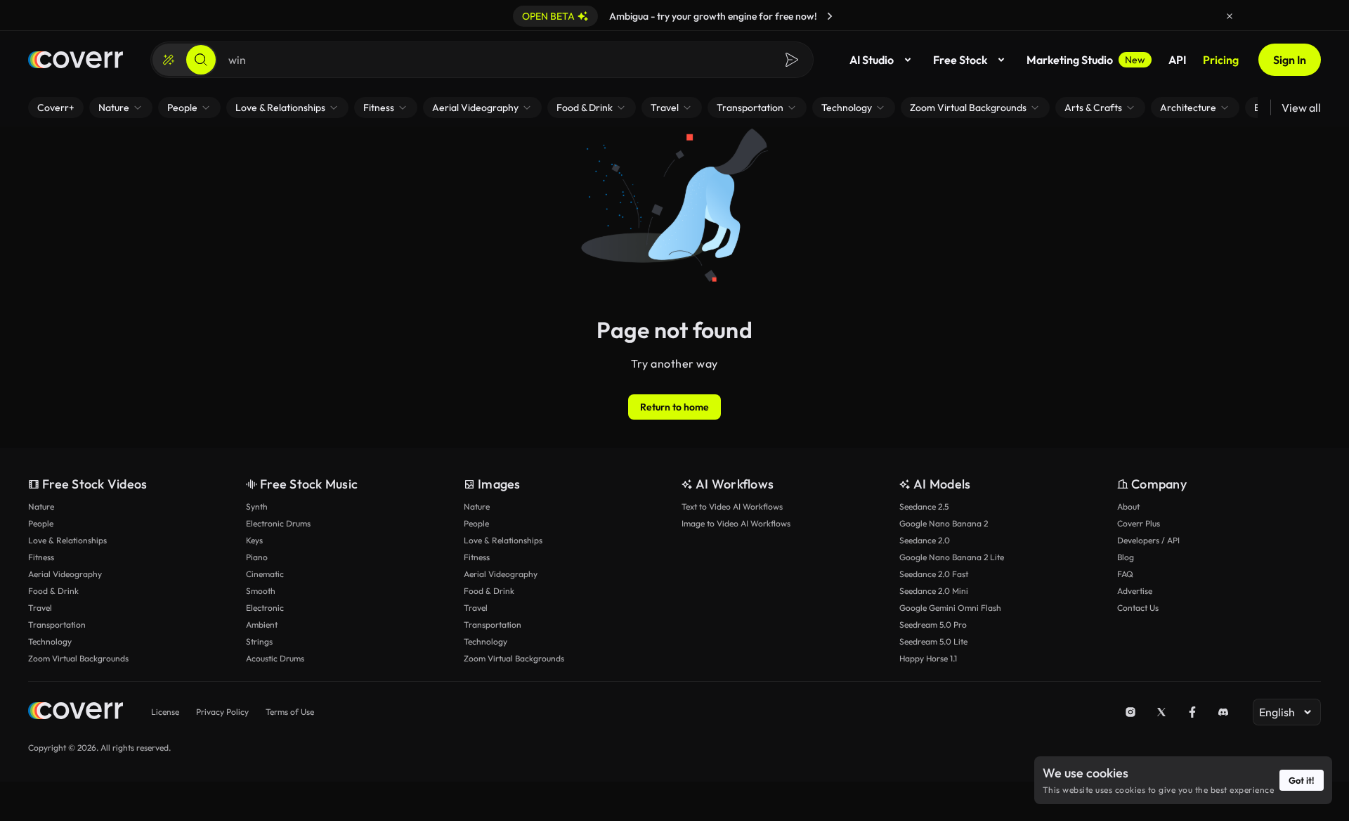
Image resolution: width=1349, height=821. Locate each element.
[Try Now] (830, 16)
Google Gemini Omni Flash (950, 607)
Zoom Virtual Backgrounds (78, 658)
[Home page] (75, 59)
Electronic (265, 607)
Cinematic (265, 574)
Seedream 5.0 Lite (933, 641)
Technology (50, 641)
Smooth (260, 591)
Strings (259, 641)
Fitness (41, 557)
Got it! (1302, 780)
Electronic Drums (278, 523)
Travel (40, 607)
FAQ (1125, 574)
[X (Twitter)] (1161, 712)
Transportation (57, 624)
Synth (257, 506)
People (40, 523)
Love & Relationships (67, 540)
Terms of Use (290, 711)
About (1128, 506)
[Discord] (1223, 712)
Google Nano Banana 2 (943, 523)
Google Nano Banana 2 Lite (951, 557)
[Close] (1230, 16)
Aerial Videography (65, 574)
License (165, 711)
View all (1301, 108)
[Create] (168, 60)
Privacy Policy (222, 711)
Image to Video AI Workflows (736, 523)
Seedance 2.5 (924, 506)
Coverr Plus (1138, 523)
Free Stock (960, 60)
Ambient (262, 624)
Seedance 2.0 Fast (933, 574)
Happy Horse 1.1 (928, 658)
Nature (41, 506)
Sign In (1289, 60)
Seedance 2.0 (924, 540)
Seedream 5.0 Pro (933, 624)
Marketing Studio (1086, 60)
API (1177, 60)
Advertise (1134, 591)
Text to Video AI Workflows (732, 506)
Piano (257, 557)
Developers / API (1148, 540)
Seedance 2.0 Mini (933, 591)
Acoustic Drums (275, 658)
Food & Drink (53, 591)
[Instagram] (1130, 712)
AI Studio (871, 60)
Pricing (1221, 60)
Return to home (674, 407)
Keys (254, 540)
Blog (1125, 557)
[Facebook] (1192, 712)
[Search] (201, 60)
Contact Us (1138, 607)
